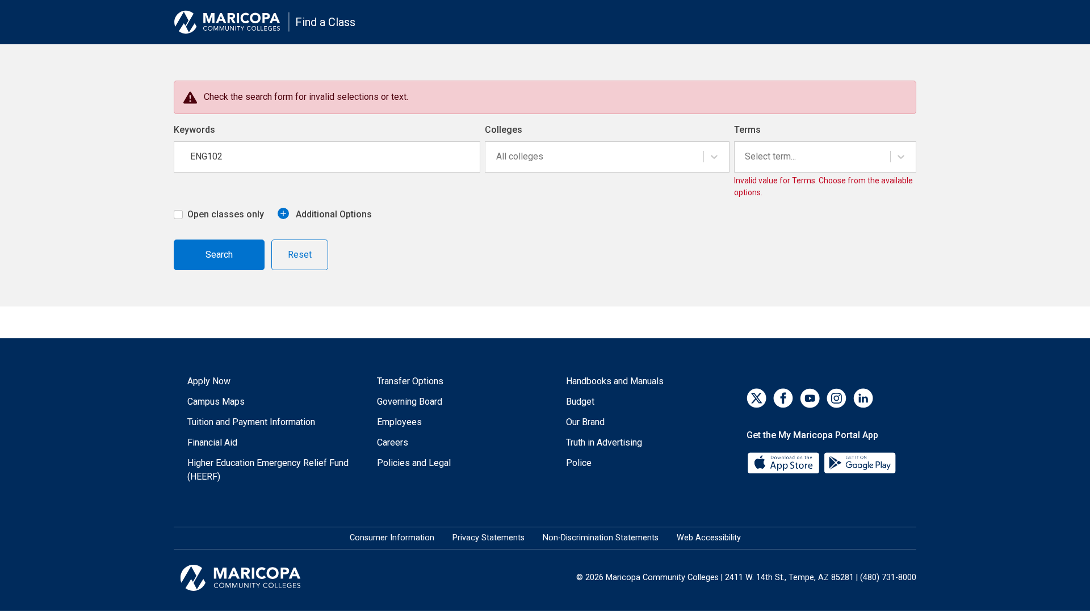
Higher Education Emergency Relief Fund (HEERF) (268, 469)
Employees (399, 422)
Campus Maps (216, 401)
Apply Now (208, 381)
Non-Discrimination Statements (601, 538)
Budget (580, 401)
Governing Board (409, 401)
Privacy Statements (488, 538)
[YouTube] (810, 398)
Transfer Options (410, 381)
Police (579, 462)
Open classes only (225, 214)
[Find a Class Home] (232, 22)
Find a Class (325, 22)
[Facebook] (783, 398)
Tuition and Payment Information (251, 422)
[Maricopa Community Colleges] (255, 578)
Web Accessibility (709, 538)
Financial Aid (212, 442)
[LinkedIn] (863, 398)
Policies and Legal (414, 462)
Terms (747, 129)
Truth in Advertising (604, 442)
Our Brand (585, 422)
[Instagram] (836, 398)
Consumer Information (392, 538)
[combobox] (497, 156)
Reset (300, 254)
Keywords (194, 129)
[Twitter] (756, 398)
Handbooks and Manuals (615, 381)
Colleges (503, 129)
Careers (392, 442)
